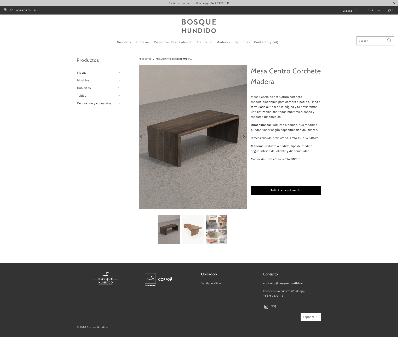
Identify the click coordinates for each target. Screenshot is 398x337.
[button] (173, 42)
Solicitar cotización (286, 190)
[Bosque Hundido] (199, 26)
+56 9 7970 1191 (26, 10)
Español (348, 10)
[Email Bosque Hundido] (11, 10)
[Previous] (142, 137)
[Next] (243, 137)
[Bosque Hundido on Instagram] (5, 10)
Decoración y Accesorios (94, 103)
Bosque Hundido (97, 327)
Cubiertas (84, 88)
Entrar (376, 10)
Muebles (83, 80)
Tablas (81, 95)
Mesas (81, 72)
